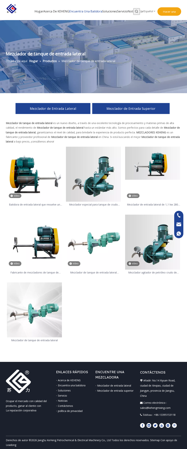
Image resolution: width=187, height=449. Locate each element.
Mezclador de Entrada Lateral (53, 108)
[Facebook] (142, 425)
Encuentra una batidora (71, 385)
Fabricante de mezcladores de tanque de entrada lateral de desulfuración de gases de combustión (34, 273)
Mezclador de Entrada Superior (130, 108)
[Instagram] (168, 425)
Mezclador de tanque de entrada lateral (34, 340)
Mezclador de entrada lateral (114, 385)
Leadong (11, 445)
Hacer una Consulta (169, 13)
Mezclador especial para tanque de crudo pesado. (93, 205)
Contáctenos (65, 406)
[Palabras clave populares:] (136, 11)
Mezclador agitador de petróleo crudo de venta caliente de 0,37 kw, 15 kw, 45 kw (152, 273)
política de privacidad (70, 411)
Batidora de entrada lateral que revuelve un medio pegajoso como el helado (34, 205)
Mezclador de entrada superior (115, 390)
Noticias (63, 400)
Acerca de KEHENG (69, 380)
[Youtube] (161, 425)
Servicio (62, 395)
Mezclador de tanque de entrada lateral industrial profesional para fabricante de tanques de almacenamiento (93, 273)
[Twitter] (155, 425)
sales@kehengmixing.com (155, 408)
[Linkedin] (148, 425)
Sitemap (155, 440)
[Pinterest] (174, 425)
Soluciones (64, 390)
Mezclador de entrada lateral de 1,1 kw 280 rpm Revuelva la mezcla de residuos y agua (152, 205)
